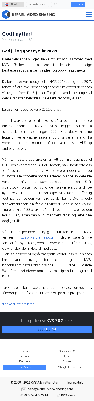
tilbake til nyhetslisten (18, 304)
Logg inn (78, 4)
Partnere (24, 361)
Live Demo (24, 367)
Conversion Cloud (69, 351)
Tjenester (69, 356)
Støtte (57, 4)
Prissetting (69, 361)
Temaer (24, 356)
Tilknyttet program (69, 367)
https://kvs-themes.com (37, 237)
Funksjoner (24, 351)
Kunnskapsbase (38, 4)
